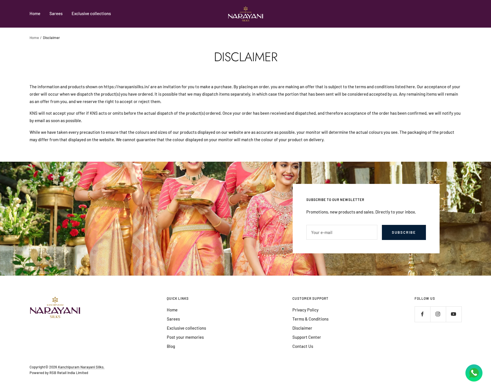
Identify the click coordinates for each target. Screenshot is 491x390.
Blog (171, 346)
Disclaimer (302, 328)
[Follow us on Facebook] (422, 314)
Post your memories (185, 337)
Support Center (306, 337)
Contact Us (302, 346)
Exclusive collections (91, 13)
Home (35, 13)
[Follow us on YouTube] (453, 314)
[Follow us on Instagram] (438, 314)
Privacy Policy (305, 309)
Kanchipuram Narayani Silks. (81, 367)
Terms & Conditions (310, 318)
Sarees (56, 13)
